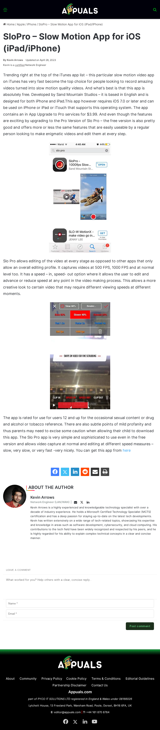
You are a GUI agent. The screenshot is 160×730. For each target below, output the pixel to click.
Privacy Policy (51, 679)
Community (28, 679)
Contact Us (99, 685)
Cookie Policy (76, 679)
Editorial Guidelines (140, 679)
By (5, 60)
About (10, 679)
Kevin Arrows (13, 60)
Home (10, 24)
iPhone (31, 24)
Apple (21, 24)
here (127, 450)
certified (20, 65)
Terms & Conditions (106, 679)
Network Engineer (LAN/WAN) (50, 502)
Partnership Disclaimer (69, 685)
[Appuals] (80, 9)
